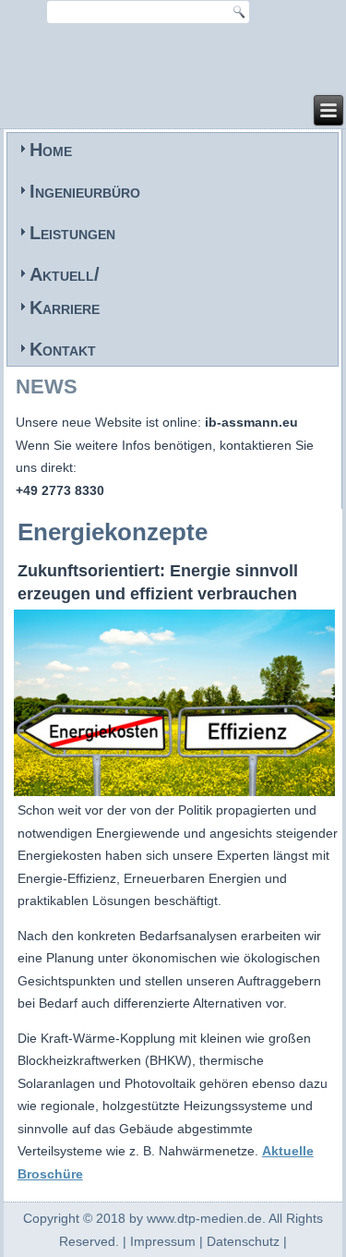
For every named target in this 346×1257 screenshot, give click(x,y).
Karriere (65, 307)
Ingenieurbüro (85, 191)
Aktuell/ (65, 274)
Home (51, 149)
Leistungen (72, 233)
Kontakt (63, 349)
